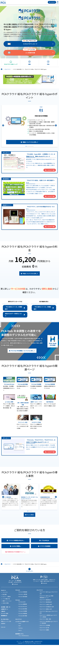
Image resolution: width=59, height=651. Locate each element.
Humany (20, 628)
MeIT (19, 625)
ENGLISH (3, 627)
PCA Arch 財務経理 (22, 592)
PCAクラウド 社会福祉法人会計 (47, 606)
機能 (29, 64)
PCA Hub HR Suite (22, 606)
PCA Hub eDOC (22, 602)
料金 (48, 64)
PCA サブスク (18, 619)
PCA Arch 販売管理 (22, 596)
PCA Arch (17, 590)
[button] (28, 146)
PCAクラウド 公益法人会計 (46, 604)
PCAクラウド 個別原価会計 (46, 602)
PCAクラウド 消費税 (44, 630)
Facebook (15, 584)
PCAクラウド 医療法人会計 (46, 609)
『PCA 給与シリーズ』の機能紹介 (13, 308)
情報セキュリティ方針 (6, 621)
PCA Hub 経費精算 (22, 604)
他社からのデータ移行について (13, 315)
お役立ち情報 (6, 603)
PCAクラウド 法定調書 (45, 625)
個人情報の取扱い (5, 619)
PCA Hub (17, 600)
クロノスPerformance (23, 635)
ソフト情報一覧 (6, 598)
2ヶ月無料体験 (30, 53)
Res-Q (19, 630)
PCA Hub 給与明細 (22, 609)
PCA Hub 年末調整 (22, 611)
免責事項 (3, 623)
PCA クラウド (40, 590)
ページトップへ (29, 571)
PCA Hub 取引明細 (22, 615)
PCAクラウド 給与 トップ (10, 64)
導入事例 (5, 594)
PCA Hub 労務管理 (22, 613)
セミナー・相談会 (7, 596)
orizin (19, 623)
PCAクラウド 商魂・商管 (45, 619)
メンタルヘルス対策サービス (22, 621)
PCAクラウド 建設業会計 (45, 599)
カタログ (53, 2)
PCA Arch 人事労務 (22, 594)
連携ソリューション (7, 601)
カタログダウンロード (30, 44)
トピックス (5, 592)
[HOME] (1, 69)
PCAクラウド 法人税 (44, 627)
